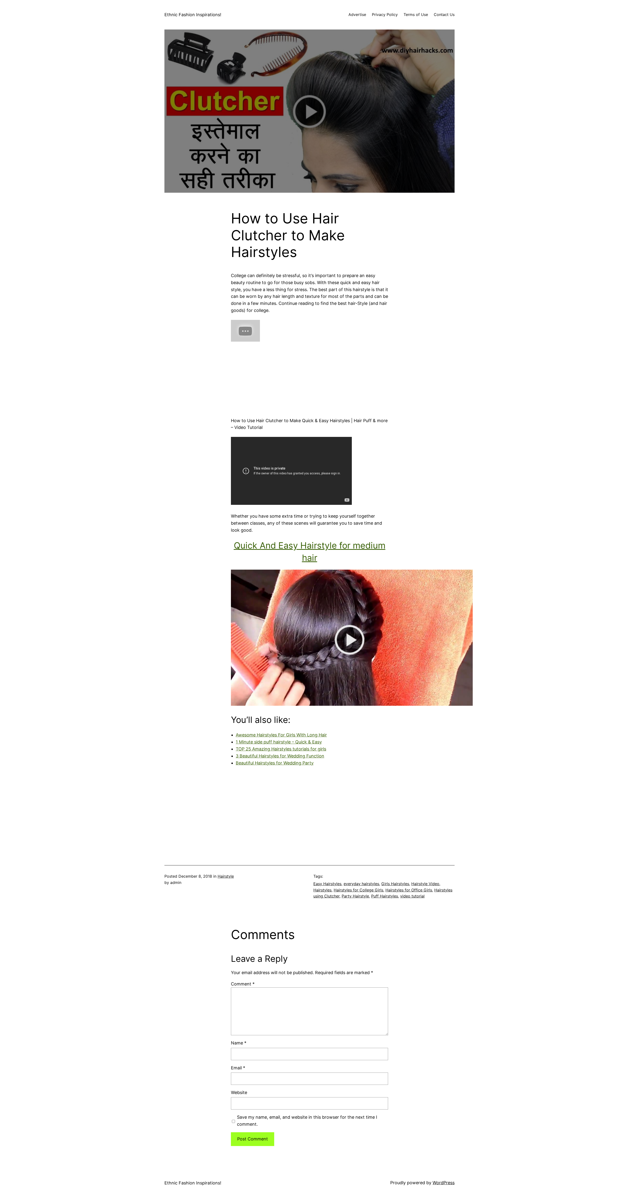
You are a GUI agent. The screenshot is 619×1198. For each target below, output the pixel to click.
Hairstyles (322, 890)
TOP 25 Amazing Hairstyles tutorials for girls (281, 748)
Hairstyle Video (425, 883)
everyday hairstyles (361, 883)
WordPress (444, 1182)
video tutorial (412, 896)
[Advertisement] (309, 378)
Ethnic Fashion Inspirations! (192, 14)
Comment (243, 983)
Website (239, 1092)
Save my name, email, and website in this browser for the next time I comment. (307, 1121)
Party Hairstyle (355, 896)
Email (238, 1067)
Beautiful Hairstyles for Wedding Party (275, 762)
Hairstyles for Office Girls (408, 890)
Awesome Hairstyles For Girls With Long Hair (281, 734)
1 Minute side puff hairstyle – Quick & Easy (279, 741)
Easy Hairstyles (327, 883)
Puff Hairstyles (384, 896)
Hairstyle (226, 876)
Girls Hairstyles (395, 883)
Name (238, 1042)
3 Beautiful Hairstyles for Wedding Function (280, 755)
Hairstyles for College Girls (358, 890)
